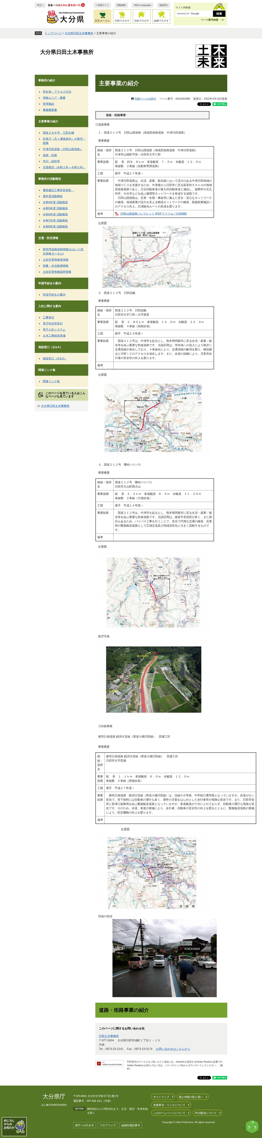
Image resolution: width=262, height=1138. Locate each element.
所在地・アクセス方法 (57, 91)
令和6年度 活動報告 (55, 214)
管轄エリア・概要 (54, 97)
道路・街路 (50, 155)
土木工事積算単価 (54, 335)
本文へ (40, 5)
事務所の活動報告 (49, 178)
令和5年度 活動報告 (55, 208)
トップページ (53, 33)
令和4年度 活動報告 (55, 202)
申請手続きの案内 (49, 283)
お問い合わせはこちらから (173, 1048)
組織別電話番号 (130, 1125)
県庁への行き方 (84, 1125)
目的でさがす (141, 20)
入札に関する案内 (49, 306)
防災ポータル (102, 20)
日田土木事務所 (109, 1036)
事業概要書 (50, 109)
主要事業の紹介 (48, 121)
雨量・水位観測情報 (55, 265)
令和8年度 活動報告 (55, 226)
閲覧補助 (121, 5)
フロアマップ (108, 1125)
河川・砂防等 (51, 161)
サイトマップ (161, 1096)
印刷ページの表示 (145, 98)
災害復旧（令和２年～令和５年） (64, 167)
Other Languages (142, 5)
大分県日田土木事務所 (79, 33)
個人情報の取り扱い (191, 1096)
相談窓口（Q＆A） (50, 347)
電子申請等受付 (53, 323)
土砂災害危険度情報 (55, 259)
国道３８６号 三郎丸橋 (58, 132)
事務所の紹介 (46, 80)
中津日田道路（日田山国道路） (63, 149)
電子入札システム (54, 329)
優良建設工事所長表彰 (58, 190)
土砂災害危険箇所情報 (57, 271)
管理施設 (48, 103)
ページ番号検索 (209, 19)
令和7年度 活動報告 (55, 220)
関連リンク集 (46, 369)
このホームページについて (169, 1112)
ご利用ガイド (102, 5)
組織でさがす (161, 20)
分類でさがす (122, 20)
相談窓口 (163, 5)
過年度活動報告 (53, 196)
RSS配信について (206, 1112)
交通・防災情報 (48, 237)
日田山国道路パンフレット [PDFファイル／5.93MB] (153, 213)
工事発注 (48, 317)
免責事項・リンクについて (169, 1104)
